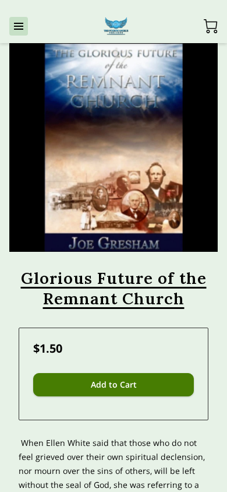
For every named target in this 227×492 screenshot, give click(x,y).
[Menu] (18, 26)
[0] (211, 26)
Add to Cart (114, 384)
